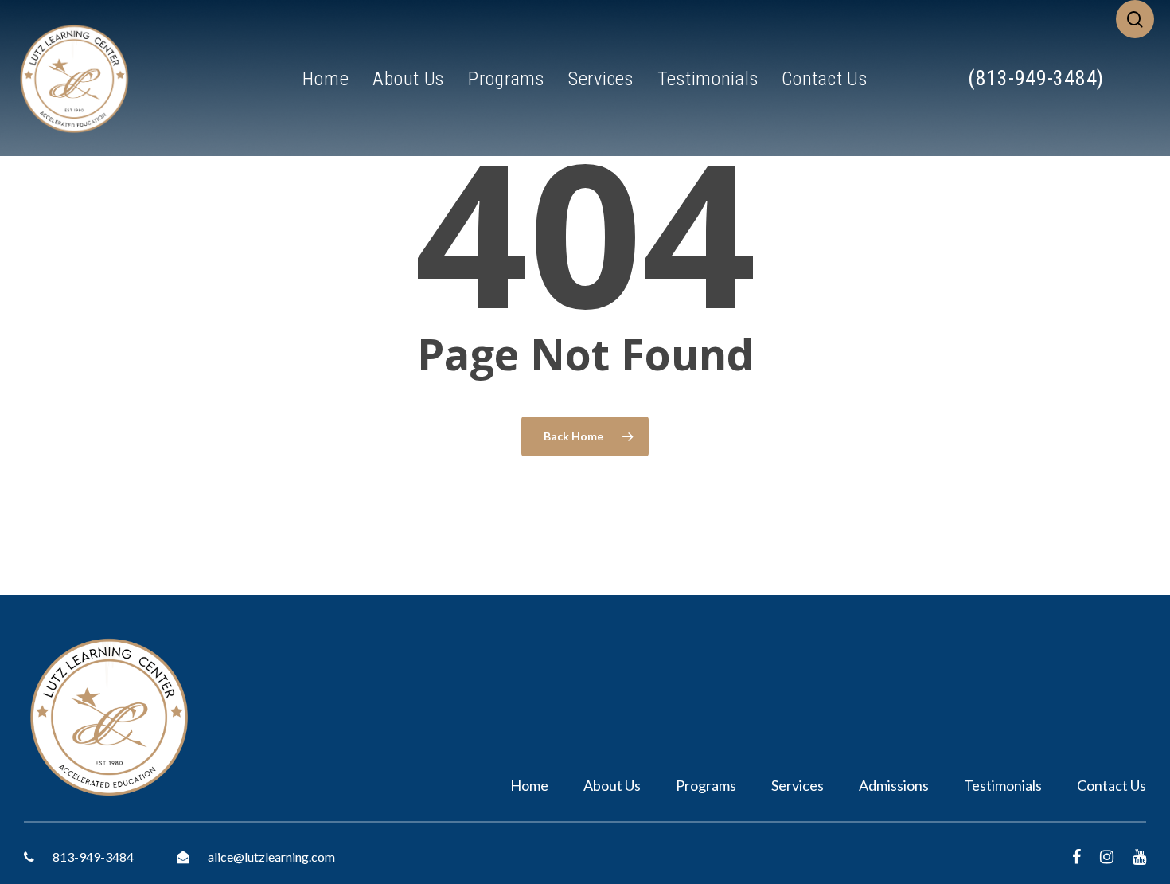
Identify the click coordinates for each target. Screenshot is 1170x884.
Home (529, 785)
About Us (612, 785)
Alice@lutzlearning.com (270, 856)
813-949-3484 (92, 856)
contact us (1111, 785)
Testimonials (1003, 785)
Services (797, 785)
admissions (894, 785)
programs (706, 785)
